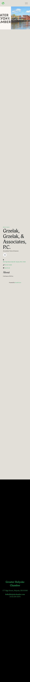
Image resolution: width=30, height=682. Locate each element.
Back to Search (6, 227)
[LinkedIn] (17, 599)
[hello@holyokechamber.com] (21, 599)
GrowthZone (18, 282)
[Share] (5, 255)
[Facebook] (9, 599)
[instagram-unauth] (13, 599)
